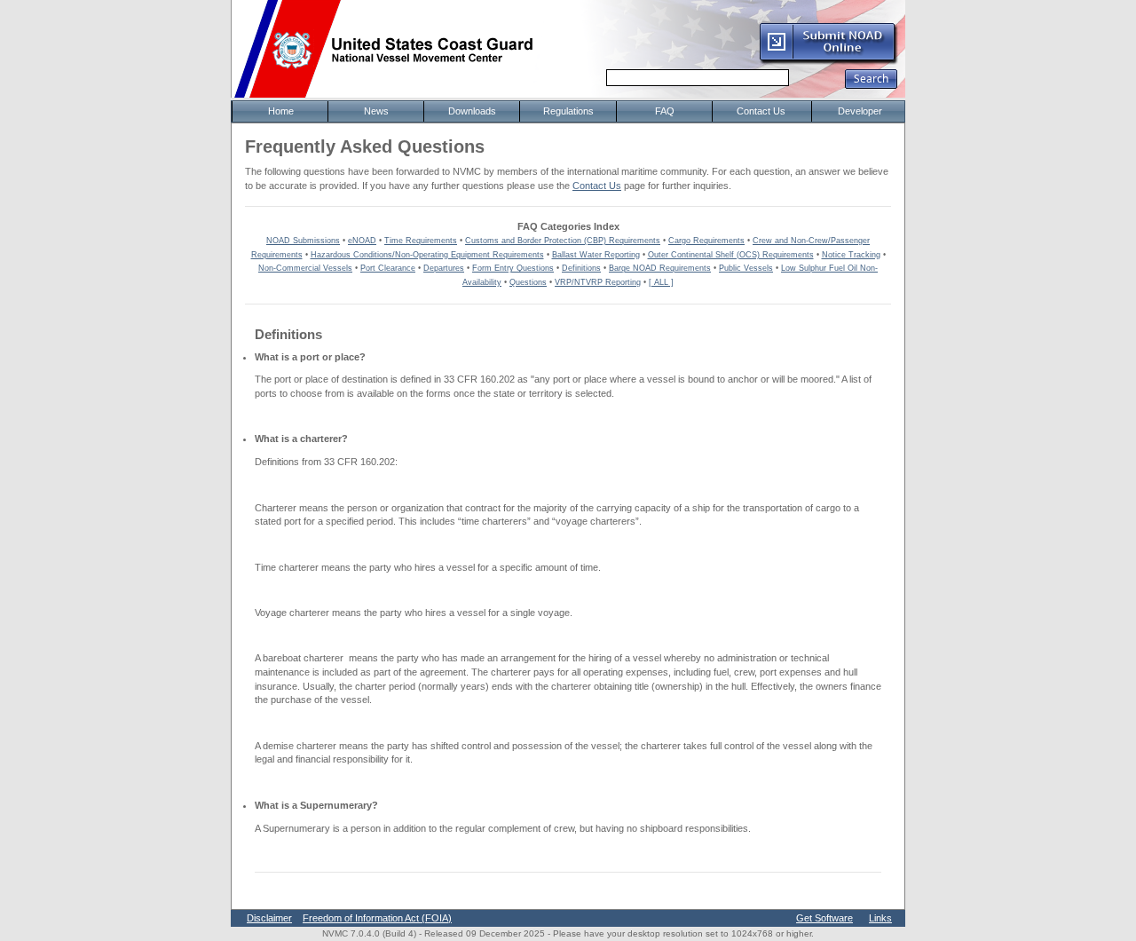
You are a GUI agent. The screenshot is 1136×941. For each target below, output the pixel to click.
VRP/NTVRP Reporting (598, 282)
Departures (443, 268)
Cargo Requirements (706, 240)
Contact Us (596, 185)
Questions (528, 282)
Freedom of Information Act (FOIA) (377, 918)
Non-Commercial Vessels (305, 268)
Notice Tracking (851, 254)
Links (880, 918)
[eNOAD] (828, 61)
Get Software (824, 918)
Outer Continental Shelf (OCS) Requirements (731, 254)
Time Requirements (420, 240)
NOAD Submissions (303, 240)
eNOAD (362, 240)
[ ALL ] (661, 282)
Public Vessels (746, 268)
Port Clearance (387, 268)
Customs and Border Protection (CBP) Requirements (562, 240)
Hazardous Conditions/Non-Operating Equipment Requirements (427, 254)
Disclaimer (269, 918)
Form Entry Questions (513, 268)
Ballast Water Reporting (596, 254)
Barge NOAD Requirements (660, 268)
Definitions (581, 268)
